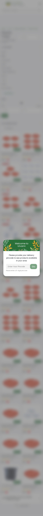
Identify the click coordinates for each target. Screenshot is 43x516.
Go (33, 266)
